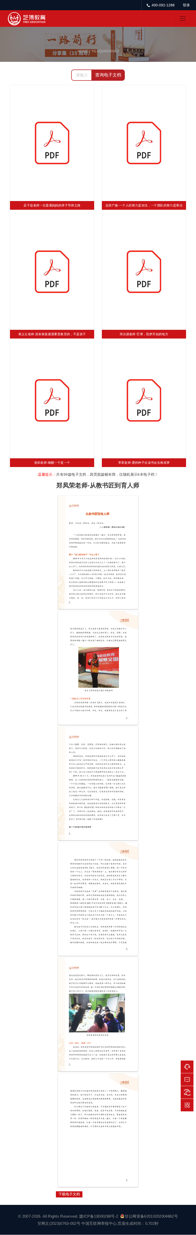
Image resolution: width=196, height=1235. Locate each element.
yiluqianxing (104, 51)
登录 (186, 5)
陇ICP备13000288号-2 (99, 1216)
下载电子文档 (69, 1194)
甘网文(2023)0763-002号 (59, 1223)
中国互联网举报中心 (99, 1223)
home (83, 51)
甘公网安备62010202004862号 (151, 1216)
